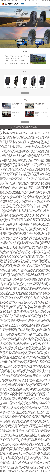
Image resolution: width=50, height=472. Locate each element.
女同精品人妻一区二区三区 (10, 198)
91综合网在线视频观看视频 (43, 261)
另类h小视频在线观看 (3, 145)
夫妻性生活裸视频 (7, 303)
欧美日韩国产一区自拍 (44, 170)
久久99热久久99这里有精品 (46, 236)
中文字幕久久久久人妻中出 (11, 195)
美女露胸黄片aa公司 (4, 294)
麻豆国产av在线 (40, 260)
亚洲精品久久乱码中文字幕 (23, 228)
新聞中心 (37, 3)
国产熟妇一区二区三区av (14, 238)
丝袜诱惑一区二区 (12, 206)
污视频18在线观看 (34, 265)
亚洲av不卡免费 (47, 187)
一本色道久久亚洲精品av (41, 253)
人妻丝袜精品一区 (38, 136)
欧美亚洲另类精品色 (44, 259)
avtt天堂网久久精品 (41, 293)
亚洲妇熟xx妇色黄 (39, 334)
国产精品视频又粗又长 (42, 344)
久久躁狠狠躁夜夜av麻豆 (4, 325)
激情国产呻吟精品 (23, 243)
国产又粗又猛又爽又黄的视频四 (24, 255)
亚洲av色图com (27, 221)
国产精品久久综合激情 (10, 132)
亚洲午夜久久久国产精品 (17, 166)
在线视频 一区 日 (3, 257)
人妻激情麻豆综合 (2, 223)
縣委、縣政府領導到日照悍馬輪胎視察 (17, 103)
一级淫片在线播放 (15, 187)
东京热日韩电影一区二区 (13, 181)
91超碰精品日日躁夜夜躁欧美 (30, 230)
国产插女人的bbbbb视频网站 (26, 299)
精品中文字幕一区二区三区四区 (33, 201)
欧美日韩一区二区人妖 (46, 207)
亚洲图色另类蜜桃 (47, 312)
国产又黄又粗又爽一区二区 (34, 186)
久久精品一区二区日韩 (15, 156)
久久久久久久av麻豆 (29, 243)
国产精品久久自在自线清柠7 (16, 145)
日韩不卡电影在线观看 (43, 205)
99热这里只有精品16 (37, 205)
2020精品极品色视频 (41, 179)
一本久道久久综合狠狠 (18, 133)
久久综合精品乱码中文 (10, 175)
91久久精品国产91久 (9, 145)
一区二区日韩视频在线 (9, 156)
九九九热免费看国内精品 (18, 283)
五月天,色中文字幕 (36, 152)
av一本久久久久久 (4, 150)
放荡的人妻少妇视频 (42, 333)
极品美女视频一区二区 (12, 334)
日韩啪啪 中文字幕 (45, 160)
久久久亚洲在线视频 (26, 279)
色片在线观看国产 (38, 141)
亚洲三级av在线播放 (34, 316)
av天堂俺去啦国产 (10, 187)
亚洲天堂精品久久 (30, 264)
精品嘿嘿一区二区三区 (18, 334)
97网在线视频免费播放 (5, 248)
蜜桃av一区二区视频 (32, 156)
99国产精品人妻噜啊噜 (35, 252)
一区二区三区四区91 (13, 305)
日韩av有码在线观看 (41, 157)
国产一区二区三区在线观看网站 (21, 204)
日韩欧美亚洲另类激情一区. (28, 187)
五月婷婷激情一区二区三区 (28, 212)
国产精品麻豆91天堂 (40, 294)
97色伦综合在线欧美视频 (38, 182)
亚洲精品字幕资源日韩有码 (4, 200)
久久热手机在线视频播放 (19, 189)
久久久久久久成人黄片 (26, 314)
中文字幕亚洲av (35, 266)
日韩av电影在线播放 (19, 319)
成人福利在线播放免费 (21, 221)
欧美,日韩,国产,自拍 (27, 242)
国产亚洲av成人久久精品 (10, 215)
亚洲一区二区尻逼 (42, 239)
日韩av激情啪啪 (11, 164)
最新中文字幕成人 (30, 232)
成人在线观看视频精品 (15, 326)
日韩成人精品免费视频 (17, 150)
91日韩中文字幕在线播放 (22, 344)
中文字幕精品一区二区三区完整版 (35, 154)
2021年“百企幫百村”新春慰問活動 (40, 103)
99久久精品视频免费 (46, 245)
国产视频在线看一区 (32, 311)
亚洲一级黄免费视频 (19, 284)
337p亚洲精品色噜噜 (35, 147)
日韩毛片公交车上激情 (20, 186)
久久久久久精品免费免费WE (36, 202)
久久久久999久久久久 (11, 347)
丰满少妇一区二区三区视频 (8, 159)
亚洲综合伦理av (43, 244)
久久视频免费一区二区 (25, 308)
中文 (45, 3)
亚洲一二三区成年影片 (14, 138)
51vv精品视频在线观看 (11, 150)
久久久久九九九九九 (43, 251)
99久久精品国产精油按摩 (24, 337)
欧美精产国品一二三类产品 (25, 275)
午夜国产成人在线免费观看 (24, 209)
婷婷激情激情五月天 (37, 330)
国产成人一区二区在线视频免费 (16, 159)
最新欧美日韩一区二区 (11, 182)
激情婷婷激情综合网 (29, 155)
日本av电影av (36, 216)
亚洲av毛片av (6, 136)
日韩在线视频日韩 (34, 257)
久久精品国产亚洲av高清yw (4, 137)
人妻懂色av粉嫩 (26, 156)
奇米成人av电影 (5, 347)
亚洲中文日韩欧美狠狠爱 (10, 294)
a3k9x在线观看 (34, 187)
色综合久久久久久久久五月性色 (25, 137)
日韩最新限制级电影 (44, 302)
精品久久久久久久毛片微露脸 (20, 191)
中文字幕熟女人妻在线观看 (19, 179)
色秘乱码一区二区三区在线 (10, 184)
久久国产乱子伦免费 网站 (10, 232)
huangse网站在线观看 (20, 220)
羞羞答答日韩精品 (26, 268)
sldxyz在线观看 (41, 178)
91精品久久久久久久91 (28, 288)
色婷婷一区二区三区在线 (18, 225)
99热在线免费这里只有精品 (41, 163)
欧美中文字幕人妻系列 (20, 246)
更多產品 (25, 92)
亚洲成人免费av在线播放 (37, 145)
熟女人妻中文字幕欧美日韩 (28, 237)
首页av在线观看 (30, 337)
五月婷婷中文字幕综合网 (10, 219)
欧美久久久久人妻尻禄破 (6, 141)
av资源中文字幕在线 (35, 325)
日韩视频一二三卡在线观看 (35, 183)
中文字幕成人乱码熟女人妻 (40, 323)
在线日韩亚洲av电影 (4, 175)
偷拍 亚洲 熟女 (12, 177)
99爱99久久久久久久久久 (22, 211)
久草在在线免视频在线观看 (44, 146)
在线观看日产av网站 (8, 256)
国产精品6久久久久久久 (33, 221)
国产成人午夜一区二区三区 (10, 324)
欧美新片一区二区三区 (6, 163)
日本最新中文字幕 (21, 156)
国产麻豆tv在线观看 (26, 138)
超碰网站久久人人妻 (15, 237)
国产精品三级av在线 (18, 287)
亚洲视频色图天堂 (46, 269)
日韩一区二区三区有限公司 (31, 184)
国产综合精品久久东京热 (15, 293)
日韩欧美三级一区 (42, 256)
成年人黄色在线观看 (14, 279)
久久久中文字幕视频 (38, 170)
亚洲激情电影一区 (15, 174)
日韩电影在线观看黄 (35, 188)
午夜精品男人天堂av (12, 202)
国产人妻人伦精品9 (29, 202)
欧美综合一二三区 (30, 198)
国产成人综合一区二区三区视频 (12, 151)
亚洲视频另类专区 (10, 143)
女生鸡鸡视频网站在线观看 (15, 251)
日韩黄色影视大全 (25, 256)
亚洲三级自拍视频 (44, 250)
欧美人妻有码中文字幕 (5, 151)
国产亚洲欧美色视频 (46, 294)
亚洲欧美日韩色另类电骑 (9, 201)
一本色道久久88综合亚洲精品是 (20, 157)
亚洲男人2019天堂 (33, 247)
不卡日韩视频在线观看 (17, 152)
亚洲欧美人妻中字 (17, 233)
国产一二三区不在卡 (30, 193)
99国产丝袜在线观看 (12, 214)
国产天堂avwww (38, 279)
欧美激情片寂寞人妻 (24, 315)
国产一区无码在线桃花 (36, 297)
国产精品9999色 (7, 212)
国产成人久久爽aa (28, 174)
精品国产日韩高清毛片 (42, 152)
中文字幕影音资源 (16, 294)
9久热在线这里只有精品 (30, 149)
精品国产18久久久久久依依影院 (35, 289)
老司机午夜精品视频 (27, 213)
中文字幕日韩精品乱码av (42, 161)
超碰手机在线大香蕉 (29, 175)
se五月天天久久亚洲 (32, 137)
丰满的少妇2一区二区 (11, 296)
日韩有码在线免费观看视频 (19, 247)
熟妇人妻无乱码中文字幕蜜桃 (4, 323)
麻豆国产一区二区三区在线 (39, 245)
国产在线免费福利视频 (41, 213)
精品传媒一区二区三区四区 (41, 278)
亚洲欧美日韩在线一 (9, 346)
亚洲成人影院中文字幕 (32, 170)
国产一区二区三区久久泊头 (9, 147)
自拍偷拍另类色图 (45, 184)
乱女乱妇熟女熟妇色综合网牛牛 (26, 334)
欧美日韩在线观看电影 (29, 229)
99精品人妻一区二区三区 (4, 289)
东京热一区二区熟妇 (28, 344)
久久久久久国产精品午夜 (44, 276)
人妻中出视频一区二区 (28, 178)
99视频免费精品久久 (32, 319)
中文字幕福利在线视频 (12, 306)
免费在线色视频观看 (40, 257)
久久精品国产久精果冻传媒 (14, 303)
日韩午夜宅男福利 (15, 282)
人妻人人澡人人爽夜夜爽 (8, 234)
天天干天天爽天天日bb (20, 256)
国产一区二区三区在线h (22, 260)
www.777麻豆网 (19, 266)
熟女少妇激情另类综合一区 (35, 261)
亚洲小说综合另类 (24, 266)
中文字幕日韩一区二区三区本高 (16, 170)
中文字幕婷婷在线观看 (40, 207)
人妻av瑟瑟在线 (32, 259)
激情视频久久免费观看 (16, 143)
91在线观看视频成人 (21, 282)
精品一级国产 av (30, 166)
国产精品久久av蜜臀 (35, 212)
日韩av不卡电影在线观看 (27, 191)
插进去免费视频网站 (13, 317)
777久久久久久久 (35, 273)
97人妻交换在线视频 (4, 284)
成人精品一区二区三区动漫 (7, 319)
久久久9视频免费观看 (44, 154)
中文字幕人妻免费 (46, 233)
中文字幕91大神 (25, 169)
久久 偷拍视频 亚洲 (40, 316)
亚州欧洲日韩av (30, 146)
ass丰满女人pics (23, 300)
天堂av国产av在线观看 (43, 232)
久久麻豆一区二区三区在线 (26, 317)
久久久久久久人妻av (13, 158)
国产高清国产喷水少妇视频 (14, 141)
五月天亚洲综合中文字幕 (37, 172)
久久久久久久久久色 (13, 154)
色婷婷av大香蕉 (40, 165)
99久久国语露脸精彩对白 (18, 160)
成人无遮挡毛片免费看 (10, 255)
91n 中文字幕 (35, 169)
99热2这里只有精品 (23, 150)
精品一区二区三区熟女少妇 (44, 328)
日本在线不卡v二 (2, 317)
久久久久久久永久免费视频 (36, 206)
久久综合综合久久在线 (24, 321)
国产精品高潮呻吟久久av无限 (20, 213)
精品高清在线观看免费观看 (42, 325)
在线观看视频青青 (15, 161)
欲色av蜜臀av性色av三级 (5, 189)
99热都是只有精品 (8, 314)
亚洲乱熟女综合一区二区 (4, 261)
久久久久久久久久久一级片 (34, 151)
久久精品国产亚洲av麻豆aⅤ (20, 305)
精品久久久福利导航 (38, 156)
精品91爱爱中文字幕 (15, 211)
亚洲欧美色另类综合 (20, 181)
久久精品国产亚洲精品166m (12, 227)
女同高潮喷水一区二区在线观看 (36, 285)
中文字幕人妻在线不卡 (30, 152)
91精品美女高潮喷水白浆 (43, 242)
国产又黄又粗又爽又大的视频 (45, 299)
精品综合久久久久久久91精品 (13, 271)
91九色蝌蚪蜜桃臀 (22, 288)
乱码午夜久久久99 (39, 169)
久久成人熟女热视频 (44, 145)
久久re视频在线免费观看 (21, 140)
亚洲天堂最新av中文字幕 (33, 262)
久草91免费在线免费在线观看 (22, 223)
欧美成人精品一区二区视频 (5, 168)
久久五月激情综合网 (18, 218)
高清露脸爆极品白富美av (25, 302)
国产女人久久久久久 (19, 252)
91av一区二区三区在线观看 (37, 337)
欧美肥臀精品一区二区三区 (18, 324)
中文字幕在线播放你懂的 (39, 142)
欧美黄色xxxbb (40, 186)
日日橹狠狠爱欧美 (18, 273)
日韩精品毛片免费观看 (12, 291)
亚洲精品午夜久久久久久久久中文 (27, 252)
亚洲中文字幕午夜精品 (35, 293)
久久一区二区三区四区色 (6, 206)
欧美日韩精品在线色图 (29, 274)
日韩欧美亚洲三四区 (17, 270)
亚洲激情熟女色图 (45, 221)
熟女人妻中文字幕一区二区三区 (28, 246)
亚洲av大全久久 (36, 209)
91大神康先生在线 (35, 246)
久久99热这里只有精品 (37, 306)
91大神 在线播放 (35, 223)
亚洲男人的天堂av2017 (16, 132)
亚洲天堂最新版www (4, 316)
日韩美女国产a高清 (34, 307)
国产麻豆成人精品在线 (21, 163)
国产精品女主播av (2, 220)
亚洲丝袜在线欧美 (38, 299)
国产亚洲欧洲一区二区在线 (13, 168)
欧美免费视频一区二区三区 (8, 288)
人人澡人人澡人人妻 (16, 325)
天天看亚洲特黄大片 (4, 198)
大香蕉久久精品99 (12, 218)
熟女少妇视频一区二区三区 (10, 270)
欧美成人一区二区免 (13, 220)
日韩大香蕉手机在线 (21, 326)
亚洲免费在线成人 (28, 265)
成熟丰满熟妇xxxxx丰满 (12, 273)
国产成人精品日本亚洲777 (18, 146)
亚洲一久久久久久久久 (27, 151)
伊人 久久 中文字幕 (23, 346)
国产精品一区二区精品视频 (4, 328)
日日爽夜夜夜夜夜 (31, 138)
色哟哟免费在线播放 (45, 165)
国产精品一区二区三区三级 (45, 215)
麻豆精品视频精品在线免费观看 (38, 189)
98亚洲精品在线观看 (28, 204)
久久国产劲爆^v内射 (14, 246)
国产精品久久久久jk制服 (4, 227)
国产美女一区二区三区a (24, 159)
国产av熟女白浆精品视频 (34, 179)
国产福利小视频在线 (32, 236)
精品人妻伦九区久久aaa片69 (16, 210)
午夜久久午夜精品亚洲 (23, 188)
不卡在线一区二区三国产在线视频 (44, 193)
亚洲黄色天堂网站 (27, 259)
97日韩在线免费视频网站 (37, 320)
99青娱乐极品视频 (30, 321)
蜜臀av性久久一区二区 (31, 251)
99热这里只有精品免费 (44, 292)
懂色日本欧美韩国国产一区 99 (45, 136)
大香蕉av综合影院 (42, 230)
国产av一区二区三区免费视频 (16, 172)
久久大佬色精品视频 (20, 303)
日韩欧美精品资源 (16, 177)
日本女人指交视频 (22, 165)
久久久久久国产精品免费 (27, 163)
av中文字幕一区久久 (37, 308)
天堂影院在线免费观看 (43, 289)
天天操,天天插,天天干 (5, 160)
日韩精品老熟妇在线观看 (22, 335)
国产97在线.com (34, 207)
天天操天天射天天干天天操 (25, 331)
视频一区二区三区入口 (35, 177)
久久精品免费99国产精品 (40, 326)
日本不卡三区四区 (10, 325)
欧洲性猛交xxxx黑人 (25, 182)
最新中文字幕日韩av (35, 140)
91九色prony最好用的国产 (4, 296)
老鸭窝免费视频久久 (28, 289)
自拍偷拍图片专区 (42, 166)
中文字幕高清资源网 (7, 138)
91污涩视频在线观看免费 (41, 188)
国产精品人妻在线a (14, 311)
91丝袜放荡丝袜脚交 (46, 300)
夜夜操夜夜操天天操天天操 (33, 181)
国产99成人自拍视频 (10, 152)
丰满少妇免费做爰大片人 (14, 221)
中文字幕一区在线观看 (42, 315)
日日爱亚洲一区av (10, 161)
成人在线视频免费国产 (14, 216)
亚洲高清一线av (9, 170)
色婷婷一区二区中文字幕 (25, 201)
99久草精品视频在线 (4, 215)
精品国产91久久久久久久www (29, 214)
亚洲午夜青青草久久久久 (29, 210)
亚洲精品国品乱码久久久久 (16, 230)
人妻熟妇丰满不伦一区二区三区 (26, 154)
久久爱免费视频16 (46, 326)
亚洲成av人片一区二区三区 (45, 133)
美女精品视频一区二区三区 (28, 177)
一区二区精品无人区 (8, 223)
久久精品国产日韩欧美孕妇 (45, 285)
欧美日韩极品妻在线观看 (22, 293)
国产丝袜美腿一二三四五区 (34, 173)
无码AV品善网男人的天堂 (39, 233)
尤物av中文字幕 (13, 191)
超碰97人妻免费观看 (21, 212)
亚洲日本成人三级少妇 (9, 285)
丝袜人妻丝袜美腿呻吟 (10, 282)
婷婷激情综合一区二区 (38, 259)
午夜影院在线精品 (20, 245)
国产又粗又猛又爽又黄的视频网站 (11, 284)
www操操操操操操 (12, 196)
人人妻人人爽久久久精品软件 (28, 285)
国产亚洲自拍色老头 (41, 237)
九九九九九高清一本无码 (26, 192)
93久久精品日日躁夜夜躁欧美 (11, 308)
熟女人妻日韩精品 (29, 325)
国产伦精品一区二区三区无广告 (33, 134)
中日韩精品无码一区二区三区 (34, 312)
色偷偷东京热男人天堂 (44, 264)
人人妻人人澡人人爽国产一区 (11, 205)
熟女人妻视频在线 (44, 340)
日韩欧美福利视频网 (35, 237)
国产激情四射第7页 (31, 189)
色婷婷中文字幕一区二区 (28, 261)
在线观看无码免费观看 (17, 224)
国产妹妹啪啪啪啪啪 (6, 142)
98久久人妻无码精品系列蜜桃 (18, 184)
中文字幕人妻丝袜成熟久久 (5, 340)
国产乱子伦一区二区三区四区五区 (32, 218)
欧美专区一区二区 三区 (25, 160)
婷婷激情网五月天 (36, 149)
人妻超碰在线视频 (4, 155)
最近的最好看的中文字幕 (8, 188)
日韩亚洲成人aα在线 (28, 329)
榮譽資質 (33, 3)
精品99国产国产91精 (16, 175)
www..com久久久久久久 (33, 317)
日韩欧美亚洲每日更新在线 (29, 346)
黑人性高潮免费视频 (38, 292)
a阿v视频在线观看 (21, 268)
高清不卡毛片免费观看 (41, 219)
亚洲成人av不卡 (26, 238)
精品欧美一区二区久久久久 (27, 179)
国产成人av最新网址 (16, 328)
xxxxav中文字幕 (5, 195)
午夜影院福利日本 (6, 196)
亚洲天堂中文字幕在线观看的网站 (20, 214)
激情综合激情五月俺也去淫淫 (23, 251)
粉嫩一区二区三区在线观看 (30, 228)
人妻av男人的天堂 (3, 201)
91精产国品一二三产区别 (23, 193)
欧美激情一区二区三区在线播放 (19, 136)
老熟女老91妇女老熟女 (8, 298)
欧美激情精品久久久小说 (28, 307)
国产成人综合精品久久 (33, 314)
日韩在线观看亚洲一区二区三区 (29, 244)
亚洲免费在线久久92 (11, 224)
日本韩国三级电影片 (34, 174)
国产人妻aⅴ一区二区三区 (17, 264)
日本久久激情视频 (13, 134)
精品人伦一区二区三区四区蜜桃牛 (35, 192)
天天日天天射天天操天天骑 (36, 168)
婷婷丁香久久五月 (10, 155)
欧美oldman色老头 (35, 270)
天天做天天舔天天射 (25, 146)
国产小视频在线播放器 (41, 196)
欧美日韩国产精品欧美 (6, 133)
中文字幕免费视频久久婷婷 (42, 147)
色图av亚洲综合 (5, 243)
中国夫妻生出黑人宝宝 (33, 132)
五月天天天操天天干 (34, 334)
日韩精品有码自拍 (45, 182)
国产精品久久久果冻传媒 (35, 344)
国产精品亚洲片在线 (31, 209)
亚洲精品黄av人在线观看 (39, 137)
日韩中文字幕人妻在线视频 (14, 140)
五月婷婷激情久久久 (7, 310)
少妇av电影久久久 (38, 132)
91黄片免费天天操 (34, 150)
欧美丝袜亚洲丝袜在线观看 (30, 224)
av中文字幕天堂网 (9, 172)
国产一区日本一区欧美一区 (23, 342)
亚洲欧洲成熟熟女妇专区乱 (20, 242)
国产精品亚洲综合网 (4, 172)
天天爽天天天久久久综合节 (13, 192)
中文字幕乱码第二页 (33, 282)
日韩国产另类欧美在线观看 (34, 213)
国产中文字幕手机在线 (37, 220)
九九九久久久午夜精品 (37, 251)
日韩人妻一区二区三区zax (17, 301)
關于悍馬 (26, 3)
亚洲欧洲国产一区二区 (24, 218)
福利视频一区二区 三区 (17, 276)
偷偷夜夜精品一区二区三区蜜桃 (27, 278)
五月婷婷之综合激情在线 (23, 215)
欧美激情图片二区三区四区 (42, 209)
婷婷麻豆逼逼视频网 (16, 147)
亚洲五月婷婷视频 (40, 273)
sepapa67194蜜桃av (19, 158)
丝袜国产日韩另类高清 (32, 275)
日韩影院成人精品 (41, 214)
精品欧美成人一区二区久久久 (44, 202)
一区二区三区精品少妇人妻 (38, 338)
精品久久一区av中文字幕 (7, 260)
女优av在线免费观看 (20, 138)
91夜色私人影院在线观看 (8, 326)
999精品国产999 (12, 320)
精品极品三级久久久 (15, 229)
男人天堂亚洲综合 (46, 275)
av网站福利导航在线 (21, 187)
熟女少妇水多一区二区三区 (21, 216)
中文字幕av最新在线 (47, 227)
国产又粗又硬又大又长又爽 (18, 196)
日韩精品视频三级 (40, 160)
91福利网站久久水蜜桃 (40, 265)
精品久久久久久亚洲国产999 (32, 159)
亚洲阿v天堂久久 (28, 150)
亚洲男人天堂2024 (12, 133)
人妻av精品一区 (20, 141)
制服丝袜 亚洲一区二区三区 (20, 261)
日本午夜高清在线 (30, 276)
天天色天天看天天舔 (5, 164)
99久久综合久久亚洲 (44, 287)
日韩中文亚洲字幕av (18, 275)
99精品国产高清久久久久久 (15, 188)
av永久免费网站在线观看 (31, 182)
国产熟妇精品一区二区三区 (30, 300)
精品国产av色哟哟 (38, 159)
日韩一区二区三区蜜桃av (44, 337)
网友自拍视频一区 (20, 197)
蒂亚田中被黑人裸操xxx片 (4, 315)
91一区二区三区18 (22, 297)
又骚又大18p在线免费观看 (9, 297)
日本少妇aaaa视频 (8, 246)
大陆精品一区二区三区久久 (43, 138)
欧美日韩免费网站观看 (15, 245)
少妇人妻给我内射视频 (7, 238)
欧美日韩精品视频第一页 (10, 335)
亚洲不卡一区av (19, 340)
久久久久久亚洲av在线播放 (4, 275)
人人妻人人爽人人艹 (19, 154)
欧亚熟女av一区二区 (45, 317)
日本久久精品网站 (31, 172)
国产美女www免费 (41, 269)
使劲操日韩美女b (22, 132)
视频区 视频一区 (17, 306)
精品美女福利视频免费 (27, 262)
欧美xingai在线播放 (31, 308)
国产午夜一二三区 (25, 189)
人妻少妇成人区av (11, 169)
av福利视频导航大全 (38, 287)
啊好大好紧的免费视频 (33, 279)
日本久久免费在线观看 (37, 244)
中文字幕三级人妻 (41, 274)
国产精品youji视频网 (13, 310)
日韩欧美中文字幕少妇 (22, 155)
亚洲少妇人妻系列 (43, 159)
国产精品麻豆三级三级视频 (13, 266)
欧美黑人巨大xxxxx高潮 (14, 197)
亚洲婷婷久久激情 (5, 250)
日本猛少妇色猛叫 (11, 299)
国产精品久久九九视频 (36, 232)
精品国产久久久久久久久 (4, 224)
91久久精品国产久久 (13, 186)
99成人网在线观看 (6, 233)
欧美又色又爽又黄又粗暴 (13, 340)
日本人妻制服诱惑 (38, 133)
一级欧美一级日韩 (12, 287)
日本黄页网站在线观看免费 (21, 271)
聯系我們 (41, 3)
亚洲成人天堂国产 (21, 173)
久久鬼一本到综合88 (8, 311)
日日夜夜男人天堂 (5, 273)
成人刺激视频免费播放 (19, 308)
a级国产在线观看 (26, 303)
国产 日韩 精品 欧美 (23, 164)
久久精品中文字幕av (44, 342)
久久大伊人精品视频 (25, 198)
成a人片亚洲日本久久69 (25, 133)
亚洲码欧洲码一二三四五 (14, 298)
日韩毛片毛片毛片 (26, 326)
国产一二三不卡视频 (47, 181)
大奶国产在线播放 (6, 339)
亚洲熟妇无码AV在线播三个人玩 (34, 333)
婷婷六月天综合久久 (20, 238)
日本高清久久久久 (41, 252)
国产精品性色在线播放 (32, 255)
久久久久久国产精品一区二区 (25, 172)
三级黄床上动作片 (44, 186)
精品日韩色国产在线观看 (5, 271)
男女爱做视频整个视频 (12, 233)
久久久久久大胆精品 (11, 289)
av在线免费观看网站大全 (32, 136)
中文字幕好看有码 (11, 339)
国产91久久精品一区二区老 (20, 262)
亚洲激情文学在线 (23, 230)
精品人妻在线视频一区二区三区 (23, 298)
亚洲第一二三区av (3, 209)
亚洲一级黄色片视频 (27, 323)
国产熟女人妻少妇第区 (12, 157)
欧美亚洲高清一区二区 (40, 267)
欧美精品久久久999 (23, 224)
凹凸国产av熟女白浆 (4, 308)
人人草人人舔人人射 (11, 253)
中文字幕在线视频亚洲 (25, 250)
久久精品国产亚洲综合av (28, 168)
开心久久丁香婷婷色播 (20, 278)
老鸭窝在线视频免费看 (16, 155)
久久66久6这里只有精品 (35, 195)
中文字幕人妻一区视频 (44, 305)
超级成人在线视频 (5, 334)
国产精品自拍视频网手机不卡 (40, 275)
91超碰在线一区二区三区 (8, 331)
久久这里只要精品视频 (32, 339)
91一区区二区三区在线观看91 (12, 292)
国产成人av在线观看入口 (36, 146)
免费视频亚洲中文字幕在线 (24, 170)
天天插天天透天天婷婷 (38, 215)
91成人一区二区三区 (27, 173)
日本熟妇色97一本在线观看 (44, 206)
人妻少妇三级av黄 (43, 298)
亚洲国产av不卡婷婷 (28, 183)
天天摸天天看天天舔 (19, 317)
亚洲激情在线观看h (4, 219)
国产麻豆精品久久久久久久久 (5, 177)
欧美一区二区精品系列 (9, 230)
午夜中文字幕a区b (43, 156)
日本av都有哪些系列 (6, 306)
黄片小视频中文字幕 (29, 188)
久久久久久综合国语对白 (31, 215)
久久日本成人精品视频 (8, 342)
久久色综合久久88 (17, 243)
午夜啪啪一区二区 (28, 335)
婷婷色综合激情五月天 (26, 181)
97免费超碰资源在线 (20, 285)
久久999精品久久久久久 (23, 205)
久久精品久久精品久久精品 (11, 243)
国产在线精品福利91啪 (3, 205)
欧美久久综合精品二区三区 (9, 321)
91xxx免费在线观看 (46, 273)
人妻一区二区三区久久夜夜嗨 (4, 228)
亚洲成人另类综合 (11, 146)
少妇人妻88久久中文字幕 (24, 264)
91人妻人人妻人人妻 (30, 298)
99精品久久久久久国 (35, 291)
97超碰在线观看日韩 (24, 227)
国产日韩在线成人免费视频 (28, 291)
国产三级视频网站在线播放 (4, 276)
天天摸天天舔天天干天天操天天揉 (27, 239)
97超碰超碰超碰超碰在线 (14, 178)
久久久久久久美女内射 (42, 149)
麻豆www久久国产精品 (26, 196)
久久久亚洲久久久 (18, 227)
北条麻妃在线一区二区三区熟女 (42, 134)
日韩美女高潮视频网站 (46, 204)
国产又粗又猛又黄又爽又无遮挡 (6, 178)
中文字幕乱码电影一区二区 (25, 292)
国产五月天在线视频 (8, 216)
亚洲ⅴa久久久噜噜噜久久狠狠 (39, 227)
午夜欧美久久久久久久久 (41, 229)
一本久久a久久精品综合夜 (28, 271)
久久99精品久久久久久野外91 (21, 310)
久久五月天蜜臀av (16, 228)
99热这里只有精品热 (30, 266)
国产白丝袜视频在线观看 (35, 211)
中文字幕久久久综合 (20, 192)
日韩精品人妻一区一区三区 (25, 301)
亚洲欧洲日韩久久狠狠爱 (5, 247)
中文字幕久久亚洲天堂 (12, 179)
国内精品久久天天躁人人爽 (8, 183)
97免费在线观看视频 (9, 344)
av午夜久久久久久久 (10, 237)
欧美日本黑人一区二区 (26, 141)
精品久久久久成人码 (33, 200)
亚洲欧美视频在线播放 (5, 267)
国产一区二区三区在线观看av (22, 265)
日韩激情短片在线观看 (15, 344)
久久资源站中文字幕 (23, 210)
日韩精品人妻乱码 (17, 142)
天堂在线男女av (25, 184)
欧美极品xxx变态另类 (38, 164)
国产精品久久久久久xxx (3, 237)
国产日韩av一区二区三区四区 (19, 206)
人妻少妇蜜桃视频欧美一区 (6, 236)
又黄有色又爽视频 (21, 323)
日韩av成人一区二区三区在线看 (12, 312)
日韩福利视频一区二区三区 (8, 259)
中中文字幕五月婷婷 (11, 283)
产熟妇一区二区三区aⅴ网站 (32, 331)
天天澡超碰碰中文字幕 (35, 175)
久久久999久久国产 (34, 335)
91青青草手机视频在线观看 (24, 339)
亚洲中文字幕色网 (21, 294)
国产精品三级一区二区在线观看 (29, 338)
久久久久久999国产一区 (7, 279)
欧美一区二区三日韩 (25, 158)
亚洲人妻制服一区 (21, 177)
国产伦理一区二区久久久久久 (4, 182)
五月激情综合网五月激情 (32, 301)
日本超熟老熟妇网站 (43, 143)
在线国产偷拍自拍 (40, 201)
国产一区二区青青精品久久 (28, 297)
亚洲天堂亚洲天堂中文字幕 (39, 184)
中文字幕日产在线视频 (8, 245)
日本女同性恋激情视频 (21, 333)
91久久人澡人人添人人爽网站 (35, 329)
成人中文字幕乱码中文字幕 (18, 169)
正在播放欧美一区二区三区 (43, 321)
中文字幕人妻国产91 (43, 346)
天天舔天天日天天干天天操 (8, 329)
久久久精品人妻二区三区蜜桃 (21, 329)
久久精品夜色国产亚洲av (24, 276)
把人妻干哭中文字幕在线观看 (42, 173)
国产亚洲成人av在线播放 (32, 141)
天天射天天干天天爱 (12, 247)
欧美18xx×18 (9, 278)
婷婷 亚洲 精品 (17, 202)
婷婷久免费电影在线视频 (34, 165)
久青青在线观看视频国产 (24, 296)
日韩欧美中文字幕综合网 (8, 229)
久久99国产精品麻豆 (31, 256)
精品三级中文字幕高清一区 (13, 149)
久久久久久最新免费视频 (15, 207)
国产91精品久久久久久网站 (38, 197)
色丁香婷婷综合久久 (39, 250)
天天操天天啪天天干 (30, 342)
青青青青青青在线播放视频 (29, 145)
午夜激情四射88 (17, 267)
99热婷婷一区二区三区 (21, 183)
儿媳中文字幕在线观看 (31, 197)
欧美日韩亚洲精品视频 (12, 189)
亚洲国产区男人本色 (39, 221)
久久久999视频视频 (29, 293)
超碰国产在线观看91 (7, 287)
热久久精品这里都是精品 (44, 220)
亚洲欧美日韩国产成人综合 (32, 233)
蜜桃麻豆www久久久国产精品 (12, 261)
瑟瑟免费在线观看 (7, 317)
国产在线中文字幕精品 (22, 178)
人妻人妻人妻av (26, 136)
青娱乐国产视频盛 (33, 248)
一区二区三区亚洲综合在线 (44, 192)
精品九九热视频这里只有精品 (36, 243)
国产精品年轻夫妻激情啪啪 (23, 325)
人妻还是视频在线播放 (27, 312)
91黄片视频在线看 (21, 259)
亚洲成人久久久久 (31, 302)
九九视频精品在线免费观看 (31, 227)
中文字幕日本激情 (37, 256)
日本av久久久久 (26, 305)
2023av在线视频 (16, 200)
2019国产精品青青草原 (23, 202)
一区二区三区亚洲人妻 (31, 324)
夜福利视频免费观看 (40, 218)
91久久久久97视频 (12, 142)
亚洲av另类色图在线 (8, 191)
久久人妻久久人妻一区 (3, 184)
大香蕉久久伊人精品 (4, 292)
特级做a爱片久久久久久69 (12, 250)
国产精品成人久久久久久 (29, 241)
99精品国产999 (4, 230)
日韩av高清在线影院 (30, 169)
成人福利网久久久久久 (32, 133)
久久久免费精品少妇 (17, 193)
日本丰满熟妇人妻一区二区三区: (19, 257)
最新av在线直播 (10, 315)
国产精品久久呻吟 (40, 204)
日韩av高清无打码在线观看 (22, 174)
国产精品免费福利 (7, 220)
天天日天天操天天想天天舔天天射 (8, 174)
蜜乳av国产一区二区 (32, 292)
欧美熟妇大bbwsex (27, 165)
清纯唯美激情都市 (6, 242)
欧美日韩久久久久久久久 (30, 205)
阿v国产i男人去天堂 (41, 183)
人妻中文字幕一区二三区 (12, 242)
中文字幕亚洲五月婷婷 (42, 177)
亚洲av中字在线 (24, 283)
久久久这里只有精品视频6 (28, 157)
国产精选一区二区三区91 (26, 247)
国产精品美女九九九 (7, 158)
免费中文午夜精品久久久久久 (17, 331)
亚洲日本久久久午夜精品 (6, 173)
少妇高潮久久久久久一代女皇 (28, 206)
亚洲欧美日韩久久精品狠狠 (37, 305)
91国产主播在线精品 (22, 338)
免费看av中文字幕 (47, 183)
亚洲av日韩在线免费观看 (4, 143)
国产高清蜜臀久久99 (17, 219)
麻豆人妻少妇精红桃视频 (20, 151)
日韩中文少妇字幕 (9, 316)
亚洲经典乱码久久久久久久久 (14, 212)
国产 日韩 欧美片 (13, 213)
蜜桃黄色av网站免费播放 (6, 186)
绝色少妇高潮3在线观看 (26, 186)
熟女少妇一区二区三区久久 (5, 269)
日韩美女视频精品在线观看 (41, 234)
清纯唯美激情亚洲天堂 (6, 181)
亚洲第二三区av (16, 335)
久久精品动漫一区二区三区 (6, 197)
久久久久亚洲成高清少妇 (15, 268)
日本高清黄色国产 (25, 197)
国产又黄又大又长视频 (43, 210)
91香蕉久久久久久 (37, 158)
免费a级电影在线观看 (6, 299)
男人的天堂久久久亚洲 (9, 209)
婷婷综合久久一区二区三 (10, 193)
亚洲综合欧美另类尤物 (35, 191)
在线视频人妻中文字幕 (42, 151)
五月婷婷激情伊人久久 (19, 314)
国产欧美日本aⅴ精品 (23, 306)
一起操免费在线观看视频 (34, 260)
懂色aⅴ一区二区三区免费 (32, 250)
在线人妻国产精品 (4, 278)
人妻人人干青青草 (36, 138)
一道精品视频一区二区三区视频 (33, 160)
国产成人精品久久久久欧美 (40, 187)
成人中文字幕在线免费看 (16, 164)
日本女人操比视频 (4, 152)
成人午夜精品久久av (23, 143)
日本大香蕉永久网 (34, 229)
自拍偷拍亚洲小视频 (15, 183)
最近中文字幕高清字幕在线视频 (22, 149)
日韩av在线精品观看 (10, 200)
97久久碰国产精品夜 (6, 169)
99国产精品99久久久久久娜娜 (34, 269)
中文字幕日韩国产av (44, 132)
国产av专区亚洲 (29, 316)
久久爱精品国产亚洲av (8, 265)
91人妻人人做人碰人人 (32, 158)
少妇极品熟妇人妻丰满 (11, 276)
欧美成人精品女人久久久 (14, 223)
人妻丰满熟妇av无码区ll (44, 158)
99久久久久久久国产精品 (8, 268)
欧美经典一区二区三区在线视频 (43, 175)
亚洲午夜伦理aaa (45, 335)
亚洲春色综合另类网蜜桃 (29, 143)
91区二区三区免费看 (36, 193)
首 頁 (23, 3)
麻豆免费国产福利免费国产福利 (14, 173)
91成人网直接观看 (42, 168)
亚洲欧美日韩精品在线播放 (8, 293)
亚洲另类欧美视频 (33, 267)
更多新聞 (25, 121)
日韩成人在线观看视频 (44, 330)
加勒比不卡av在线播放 (44, 296)
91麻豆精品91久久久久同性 (21, 168)
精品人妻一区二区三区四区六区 (11, 302)
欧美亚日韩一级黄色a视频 (11, 275)
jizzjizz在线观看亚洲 (44, 225)
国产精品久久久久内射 (3, 132)
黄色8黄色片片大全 (39, 317)
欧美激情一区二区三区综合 (12, 204)
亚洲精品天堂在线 (28, 267)
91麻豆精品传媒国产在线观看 (11, 337)
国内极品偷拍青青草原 (40, 331)
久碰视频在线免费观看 (39, 248)
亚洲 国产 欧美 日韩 (17, 289)
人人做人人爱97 (27, 132)
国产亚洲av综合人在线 (11, 136)
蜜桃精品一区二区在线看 (5, 266)
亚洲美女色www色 (17, 320)
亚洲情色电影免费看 (25, 134)
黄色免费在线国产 (36, 161)
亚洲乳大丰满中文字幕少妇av (16, 346)
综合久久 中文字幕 (13, 236)
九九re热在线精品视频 (11, 160)
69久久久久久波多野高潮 (5, 291)
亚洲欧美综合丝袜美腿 (14, 265)
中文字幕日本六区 (22, 244)
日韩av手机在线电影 (36, 241)
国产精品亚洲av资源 (34, 204)
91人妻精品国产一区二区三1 (5, 218)
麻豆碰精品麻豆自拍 (44, 271)
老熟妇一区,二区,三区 (23, 147)
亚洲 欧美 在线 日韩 (40, 174)
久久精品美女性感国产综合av (17, 201)
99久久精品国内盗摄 (40, 307)
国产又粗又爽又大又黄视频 (22, 274)
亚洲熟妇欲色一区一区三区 (42, 195)
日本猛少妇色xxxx (44, 141)
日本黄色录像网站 (45, 267)
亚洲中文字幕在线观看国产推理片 (23, 161)
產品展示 (30, 3)
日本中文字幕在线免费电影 (14, 163)
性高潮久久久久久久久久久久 (5, 192)
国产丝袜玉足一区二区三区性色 (30, 164)
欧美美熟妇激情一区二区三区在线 (16, 241)
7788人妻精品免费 (45, 169)
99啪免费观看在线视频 (26, 236)
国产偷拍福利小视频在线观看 (27, 195)
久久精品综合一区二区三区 (43, 155)
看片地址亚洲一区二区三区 (14, 307)
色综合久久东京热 (36, 214)
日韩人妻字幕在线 (30, 161)
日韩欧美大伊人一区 (17, 296)
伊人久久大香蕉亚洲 (6, 239)
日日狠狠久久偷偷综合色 (9, 264)
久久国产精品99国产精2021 (42, 191)
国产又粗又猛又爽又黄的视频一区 (41, 150)
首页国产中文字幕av (5, 312)
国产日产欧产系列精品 (41, 181)
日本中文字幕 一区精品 (11, 248)
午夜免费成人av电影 (17, 215)
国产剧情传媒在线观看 (8, 221)
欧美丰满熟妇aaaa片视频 (36, 143)
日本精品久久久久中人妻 (37, 302)
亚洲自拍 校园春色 (35, 278)
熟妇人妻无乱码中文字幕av (31, 296)
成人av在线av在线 (9, 274)
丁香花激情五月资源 (6, 262)
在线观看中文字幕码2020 (27, 248)
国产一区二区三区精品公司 (14, 333)
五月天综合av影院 (18, 302)
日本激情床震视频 (25, 220)
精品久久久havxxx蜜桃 (18, 280)
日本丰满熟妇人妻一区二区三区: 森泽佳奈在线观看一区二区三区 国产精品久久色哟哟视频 (25, 234)
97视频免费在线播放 (40, 335)
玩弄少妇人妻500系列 (29, 211)
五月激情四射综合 (44, 334)
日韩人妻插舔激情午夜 (29, 147)
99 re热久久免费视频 (45, 164)
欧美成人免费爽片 (41, 198)
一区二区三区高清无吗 (46, 316)
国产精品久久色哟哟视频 (28, 140)
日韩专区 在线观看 (30, 270)
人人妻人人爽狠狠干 (27, 282)
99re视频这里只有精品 (9, 244)
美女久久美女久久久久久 (43, 255)
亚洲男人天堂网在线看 (38, 228)
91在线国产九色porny (45, 238)
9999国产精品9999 (35, 157)
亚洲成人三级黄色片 (43, 319)
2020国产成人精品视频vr (21, 229)
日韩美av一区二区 (11, 225)
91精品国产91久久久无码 (18, 198)
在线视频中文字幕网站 (22, 200)
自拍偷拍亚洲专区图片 (30, 280)
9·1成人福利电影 (11, 323)
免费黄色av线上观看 (11, 137)
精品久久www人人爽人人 (41, 223)
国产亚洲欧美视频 (29, 283)
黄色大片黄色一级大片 (43, 224)
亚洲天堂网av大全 (23, 273)
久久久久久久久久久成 (36, 343)
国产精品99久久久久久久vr (35, 178)
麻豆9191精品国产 (13, 314)
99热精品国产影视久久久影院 (17, 315)
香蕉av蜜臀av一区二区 (23, 152)
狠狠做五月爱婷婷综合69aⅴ (19, 195)
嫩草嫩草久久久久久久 (17, 137)
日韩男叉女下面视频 (45, 137)
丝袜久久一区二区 (44, 172)
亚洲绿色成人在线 (34, 253)
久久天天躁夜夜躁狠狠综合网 (22, 316)
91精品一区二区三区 (34, 163)
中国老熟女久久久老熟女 (43, 243)
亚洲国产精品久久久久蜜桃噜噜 (10, 257)
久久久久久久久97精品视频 (43, 280)
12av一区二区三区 (26, 269)
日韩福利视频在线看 (10, 328)
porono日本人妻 (45, 284)
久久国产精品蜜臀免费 (42, 211)
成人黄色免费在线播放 (12, 262)
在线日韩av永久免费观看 (18, 182)
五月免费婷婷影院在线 (23, 253)
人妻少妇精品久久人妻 (10, 166)
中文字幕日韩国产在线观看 (15, 288)
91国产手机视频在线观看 (8, 210)
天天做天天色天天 (15, 343)
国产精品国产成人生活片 (42, 310)
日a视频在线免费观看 (20, 134)
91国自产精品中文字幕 (23, 142)
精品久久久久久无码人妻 (7, 251)
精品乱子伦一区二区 (25, 284)
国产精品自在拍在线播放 (39, 314)
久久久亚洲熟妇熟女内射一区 (6, 140)
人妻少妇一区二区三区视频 (42, 140)
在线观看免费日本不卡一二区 (37, 271)
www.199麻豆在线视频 (24, 166)
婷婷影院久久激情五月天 (36, 166)
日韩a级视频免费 (7, 149)
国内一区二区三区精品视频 (15, 165)
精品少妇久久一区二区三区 (28, 257)
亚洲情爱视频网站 (23, 145)
